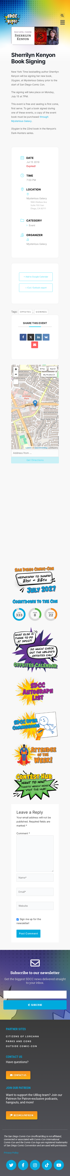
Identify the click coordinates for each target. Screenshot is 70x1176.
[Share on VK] (46, 337)
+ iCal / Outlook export (36, 287)
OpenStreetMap (41, 447)
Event (32, 225)
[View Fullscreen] (15, 381)
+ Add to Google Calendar (36, 276)
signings (41, 312)
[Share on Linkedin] (38, 337)
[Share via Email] (34, 344)
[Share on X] (30, 337)
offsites (25, 312)
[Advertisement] (35, 6)
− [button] (16, 374)
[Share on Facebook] (23, 337)
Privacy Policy (11, 1152)
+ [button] (16, 369)
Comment (23, 833)
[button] (62, 15)
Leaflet (28, 447)
